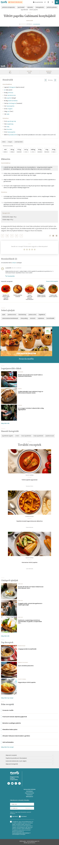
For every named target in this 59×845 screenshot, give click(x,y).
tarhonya (10, 92)
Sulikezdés (20, 372)
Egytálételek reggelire (7, 436)
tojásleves (41, 318)
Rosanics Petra (29, 486)
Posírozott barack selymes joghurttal (15, 717)
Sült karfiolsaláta (8, 742)
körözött (32, 318)
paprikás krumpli (50, 436)
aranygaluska (40, 7)
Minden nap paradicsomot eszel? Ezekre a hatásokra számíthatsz (30, 375)
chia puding (24, 318)
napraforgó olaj (11, 121)
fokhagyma (12, 87)
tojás (8, 114)
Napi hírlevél (15, 816)
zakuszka (30, 7)
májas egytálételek (38, 436)
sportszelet (21, 7)
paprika (9, 98)
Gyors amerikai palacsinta (25, 665)
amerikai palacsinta (23, 662)
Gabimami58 (29, 20)
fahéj (7, 126)
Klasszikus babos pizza (10, 729)
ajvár (3, 314)
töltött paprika (33, 10)
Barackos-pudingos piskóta (12, 723)
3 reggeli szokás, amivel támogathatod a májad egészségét (30, 604)
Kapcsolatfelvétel (29, 793)
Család (20, 388)
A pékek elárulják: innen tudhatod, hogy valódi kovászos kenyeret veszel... (30, 392)
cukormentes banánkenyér (10, 318)
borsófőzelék (50, 318)
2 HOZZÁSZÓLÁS (36, 24)
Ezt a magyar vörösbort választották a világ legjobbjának (31, 409)
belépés (14, 262)
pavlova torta (12, 314)
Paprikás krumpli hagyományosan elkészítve (29, 521)
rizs (8, 111)
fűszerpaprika (10, 106)
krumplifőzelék (21, 645)
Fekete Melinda (29, 527)
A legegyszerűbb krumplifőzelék (27, 649)
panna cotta (32, 314)
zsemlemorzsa (11, 95)
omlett (17, 436)
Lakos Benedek (29, 568)
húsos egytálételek (26, 436)
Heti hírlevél (23, 816)
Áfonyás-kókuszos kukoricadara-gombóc (16, 736)
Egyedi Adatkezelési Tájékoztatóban (20, 833)
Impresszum (29, 794)
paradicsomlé (13, 135)
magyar (10, 142)
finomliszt (9, 129)
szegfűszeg (10, 124)
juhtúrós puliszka (52, 7)
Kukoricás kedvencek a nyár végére (16, 761)
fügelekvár (42, 314)
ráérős (3, 142)
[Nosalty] (4, 2)
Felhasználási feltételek (29, 789)
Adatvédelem (29, 791)
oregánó (10, 109)
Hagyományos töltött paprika (27, 682)
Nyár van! (20, 584)
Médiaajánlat (29, 796)
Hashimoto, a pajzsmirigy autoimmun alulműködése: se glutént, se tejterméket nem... (30, 621)
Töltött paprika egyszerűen (29, 480)
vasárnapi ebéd (18, 142)
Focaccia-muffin (8, 710)
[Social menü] (45, 2)
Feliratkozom (29, 808)
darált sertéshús (12, 101)
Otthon (20, 405)
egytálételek (24, 10)
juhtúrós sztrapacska (8, 7)
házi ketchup (22, 314)
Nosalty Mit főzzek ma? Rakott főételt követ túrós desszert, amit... (30, 587)
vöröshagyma (12, 103)
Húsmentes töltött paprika (29, 562)
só (4, 90)
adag (51, 80)
